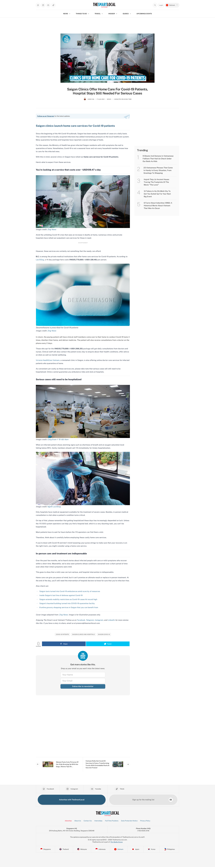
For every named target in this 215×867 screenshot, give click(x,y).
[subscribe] (171, 800)
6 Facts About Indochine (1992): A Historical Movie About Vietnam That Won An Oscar (158, 205)
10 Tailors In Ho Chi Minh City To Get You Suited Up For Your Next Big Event (157, 194)
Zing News (51, 229)
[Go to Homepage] (104, 5)
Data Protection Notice (129, 821)
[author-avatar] (85, 100)
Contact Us (88, 821)
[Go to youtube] (48, 5)
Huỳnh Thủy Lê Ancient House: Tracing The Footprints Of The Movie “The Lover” (156, 182)
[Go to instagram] (43, 5)
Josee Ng (91, 99)
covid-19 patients (62, 634)
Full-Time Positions (111, 821)
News (109, 99)
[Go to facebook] (38, 5)
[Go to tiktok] (53, 5)
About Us (77, 821)
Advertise (68, 821)
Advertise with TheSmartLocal (71, 800)
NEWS (65, 14)
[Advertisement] (83, 728)
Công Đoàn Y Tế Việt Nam (57, 439)
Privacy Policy (145, 821)
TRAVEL (98, 14)
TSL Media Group (116, 842)
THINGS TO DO (81, 14)
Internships (98, 821)
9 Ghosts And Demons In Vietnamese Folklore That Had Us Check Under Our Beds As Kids (158, 158)
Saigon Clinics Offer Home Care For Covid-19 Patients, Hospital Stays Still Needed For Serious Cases (107, 91)
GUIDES (126, 14)
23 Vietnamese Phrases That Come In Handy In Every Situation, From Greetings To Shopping (158, 170)
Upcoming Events (144, 14)
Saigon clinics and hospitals (83, 634)
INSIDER (111, 14)
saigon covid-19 (104, 634)
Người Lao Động (54, 507)
